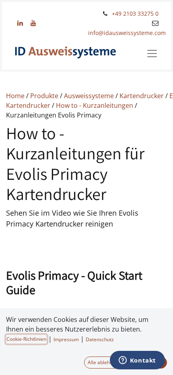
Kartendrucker (141, 95)
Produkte (44, 95)
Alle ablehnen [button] (103, 362)
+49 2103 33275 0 (135, 13)
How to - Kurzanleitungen (94, 105)
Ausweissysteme (89, 95)
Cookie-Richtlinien (26, 339)
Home (16, 95)
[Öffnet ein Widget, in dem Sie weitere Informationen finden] (137, 361)
